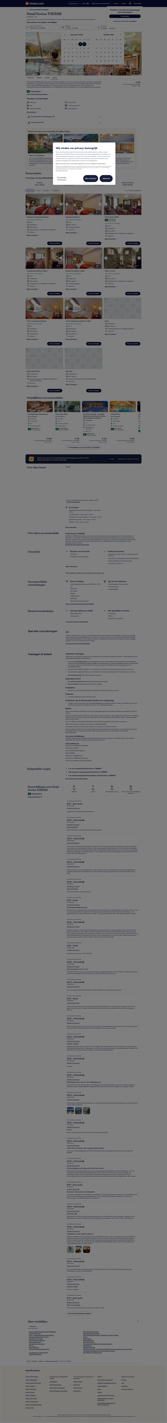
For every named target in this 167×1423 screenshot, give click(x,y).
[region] (84, 163)
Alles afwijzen (90, 178)
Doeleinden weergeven (61, 178)
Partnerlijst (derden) (62, 170)
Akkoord (106, 178)
